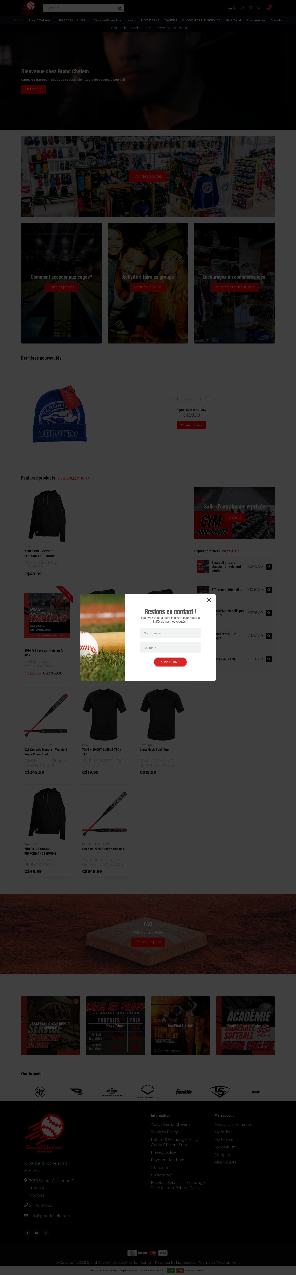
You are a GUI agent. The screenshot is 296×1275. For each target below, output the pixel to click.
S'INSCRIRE (170, 662)
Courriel (150, 647)
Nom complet (152, 632)
